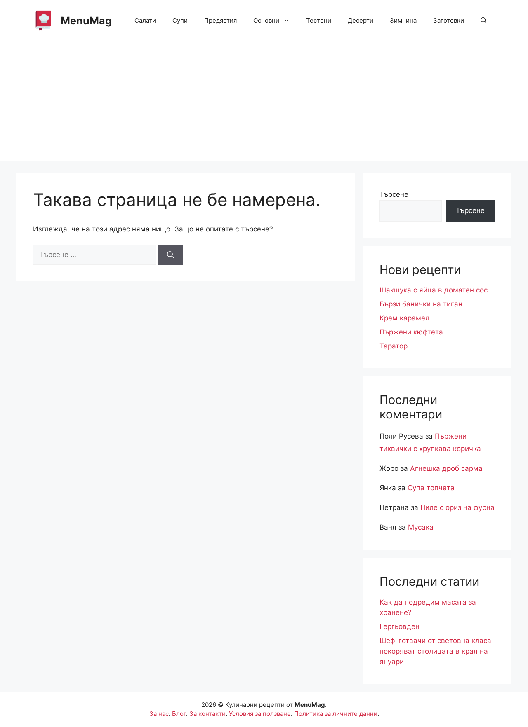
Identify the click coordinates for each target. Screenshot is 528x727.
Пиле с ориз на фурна (457, 507)
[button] (483, 20)
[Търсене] (170, 255)
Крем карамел (404, 318)
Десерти (360, 20)
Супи (180, 20)
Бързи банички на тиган (421, 304)
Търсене (394, 194)
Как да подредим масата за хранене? (428, 607)
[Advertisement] (264, 103)
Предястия (220, 20)
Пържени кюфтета (411, 332)
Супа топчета (431, 488)
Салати (145, 20)
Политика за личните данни (335, 714)
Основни (266, 20)
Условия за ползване (260, 714)
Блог (179, 714)
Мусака (421, 527)
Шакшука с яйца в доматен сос (434, 290)
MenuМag (86, 20)
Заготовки (448, 20)
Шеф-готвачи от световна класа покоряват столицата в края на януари (435, 651)
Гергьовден (400, 626)
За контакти (207, 714)
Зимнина (403, 20)
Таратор (394, 346)
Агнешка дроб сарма (446, 468)
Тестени (318, 20)
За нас (159, 714)
